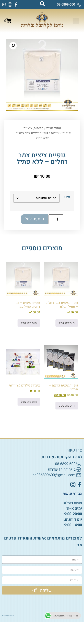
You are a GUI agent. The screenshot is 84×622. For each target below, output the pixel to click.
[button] (76, 21)
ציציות (55, 133)
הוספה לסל (34, 219)
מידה (66, 196)
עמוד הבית (53, 128)
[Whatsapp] (4, 4)
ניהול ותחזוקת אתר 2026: (8, 615)
